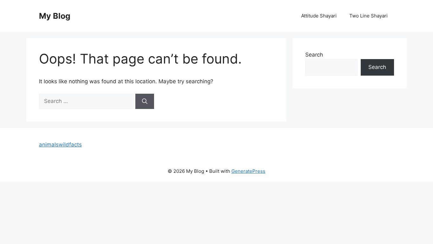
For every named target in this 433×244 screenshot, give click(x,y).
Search (314, 54)
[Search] (144, 101)
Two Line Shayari (368, 16)
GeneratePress (248, 171)
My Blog (54, 16)
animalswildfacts (60, 144)
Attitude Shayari (319, 16)
